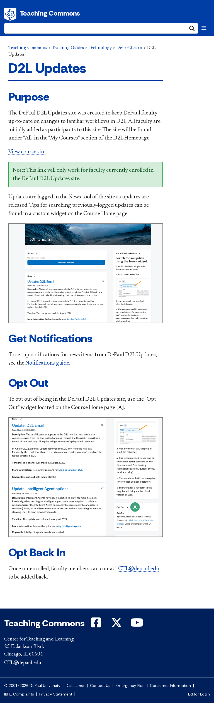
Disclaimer (75, 685)
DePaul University (11, 14)
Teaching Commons (50, 13)
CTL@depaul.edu (138, 569)
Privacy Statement (55, 694)
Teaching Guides (68, 48)
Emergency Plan (130, 685)
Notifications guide (47, 363)
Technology (100, 48)
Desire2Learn (129, 48)
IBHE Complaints (19, 694)
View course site (26, 152)
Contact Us (100, 685)
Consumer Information (170, 685)
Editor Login (199, 694)
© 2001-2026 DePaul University (32, 685)
